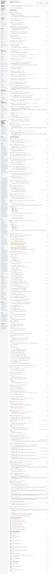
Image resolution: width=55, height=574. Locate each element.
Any (14, 533)
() (29, 140)
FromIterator (14, 365)
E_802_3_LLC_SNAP (17, 31)
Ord (12, 415)
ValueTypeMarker (15, 506)
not (11, 403)
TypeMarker (25, 513)
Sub (12, 462)
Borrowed (13, 508)
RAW (14, 13)
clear (12, 344)
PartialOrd (14, 443)
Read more (22, 188)
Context (22, 485)
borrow (12, 512)
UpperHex (14, 501)
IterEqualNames (25, 302)
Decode (14, 200)
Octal (13, 410)
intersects (17, 74)
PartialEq (14, 435)
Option (26, 49)
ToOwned (15, 563)
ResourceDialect (14, 202)
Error (32, 140)
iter (16, 124)
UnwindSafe (14, 529)
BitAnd (13, 144)
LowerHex (14, 396)
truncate (12, 320)
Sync (13, 524)
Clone (13, 185)
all (16, 40)
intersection (17, 99)
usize (16, 209)
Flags (13, 251)
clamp (12, 429)
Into (16, 558)
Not (12, 401)
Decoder (18, 208)
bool (24, 67)
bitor (12, 159)
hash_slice (13, 378)
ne (11, 439)
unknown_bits (13, 277)
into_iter (13, 392)
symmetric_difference (19, 112)
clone (12, 186)
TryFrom (16, 566)
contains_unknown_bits (15, 280)
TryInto (16, 569)
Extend (13, 235)
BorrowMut (15, 540)
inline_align (13, 485)
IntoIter (13, 389)
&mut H (27, 378)
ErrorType (15, 553)
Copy (13, 193)
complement (17, 119)
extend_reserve (14, 246)
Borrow (14, 537)
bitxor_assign (14, 181)
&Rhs (19, 439)
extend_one (13, 241)
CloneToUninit (16, 543)
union (12, 352)
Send (13, 523)
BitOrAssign (14, 166)
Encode (14, 220)
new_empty (13, 203)
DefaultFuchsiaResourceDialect (29, 555)
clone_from (13, 189)
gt (11, 454)
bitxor (12, 173)
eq (11, 436)
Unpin (13, 526)
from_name (13, 289)
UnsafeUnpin (14, 527)
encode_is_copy (14, 492)
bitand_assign (14, 154)
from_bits (17, 49)
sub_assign (13, 474)
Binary (13, 139)
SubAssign (14, 473)
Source (11, 3)
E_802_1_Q (16, 22)
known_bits (13, 274)
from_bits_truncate (19, 54)
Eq (12, 233)
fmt (11, 140)
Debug (13, 195)
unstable (44, 424)
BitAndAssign (14, 152)
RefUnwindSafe (15, 521)
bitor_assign (13, 167)
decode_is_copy (14, 496)
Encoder (18, 225)
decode (15, 206)
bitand (12, 145)
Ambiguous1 (20, 546)
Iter (22, 124)
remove (14, 85)
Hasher (14, 375)
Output (13, 162)
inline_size (13, 488)
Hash (13, 372)
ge (11, 457)
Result (27, 140)
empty (16, 36)
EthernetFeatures (15, 12)
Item (13, 386)
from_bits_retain (18, 58)
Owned (13, 482)
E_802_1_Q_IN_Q (17, 26)
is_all (16, 70)
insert (12, 325)
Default (13, 215)
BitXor (13, 171)
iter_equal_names (14, 302)
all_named (13, 265)
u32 (22, 44)
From (14, 556)
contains (17, 78)
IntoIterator (14, 238)
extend (12, 236)
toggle (14, 91)
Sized (14, 317)
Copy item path (21, 2)
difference (17, 106)
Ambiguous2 (20, 550)
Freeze (13, 520)
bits (16, 44)
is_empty (17, 67)
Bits (13, 256)
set (13, 95)
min (11, 424)
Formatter (21, 140)
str (18, 289)
